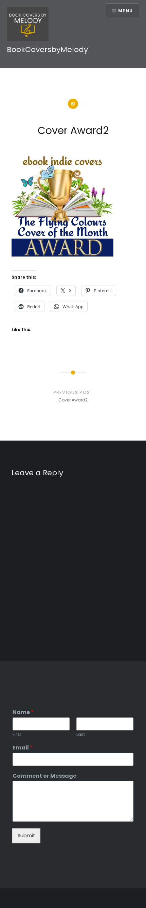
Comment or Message (44, 776)
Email (23, 748)
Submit (26, 835)
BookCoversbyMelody (47, 49)
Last (80, 735)
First (17, 735)
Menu (125, 11)
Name (23, 712)
